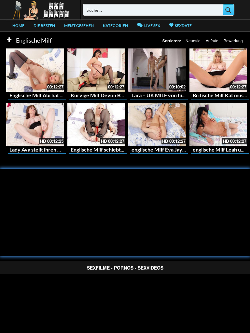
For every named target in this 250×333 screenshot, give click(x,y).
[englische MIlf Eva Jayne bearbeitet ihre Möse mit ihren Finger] (157, 124)
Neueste (193, 40)
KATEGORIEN (115, 25)
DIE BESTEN (44, 25)
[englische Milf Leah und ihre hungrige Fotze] (218, 124)
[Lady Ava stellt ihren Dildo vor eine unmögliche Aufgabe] (35, 124)
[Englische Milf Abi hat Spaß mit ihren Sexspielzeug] (35, 70)
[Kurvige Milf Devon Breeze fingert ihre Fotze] (96, 70)
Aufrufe (212, 40)
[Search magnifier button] (228, 9)
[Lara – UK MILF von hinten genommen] (157, 70)
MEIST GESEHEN (79, 25)
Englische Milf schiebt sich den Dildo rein (117, 149)
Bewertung (233, 40)
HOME (18, 25)
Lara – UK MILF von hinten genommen (175, 95)
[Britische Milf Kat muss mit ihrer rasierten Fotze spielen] (218, 70)
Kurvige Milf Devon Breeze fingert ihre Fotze (123, 95)
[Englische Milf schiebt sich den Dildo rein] (96, 124)
